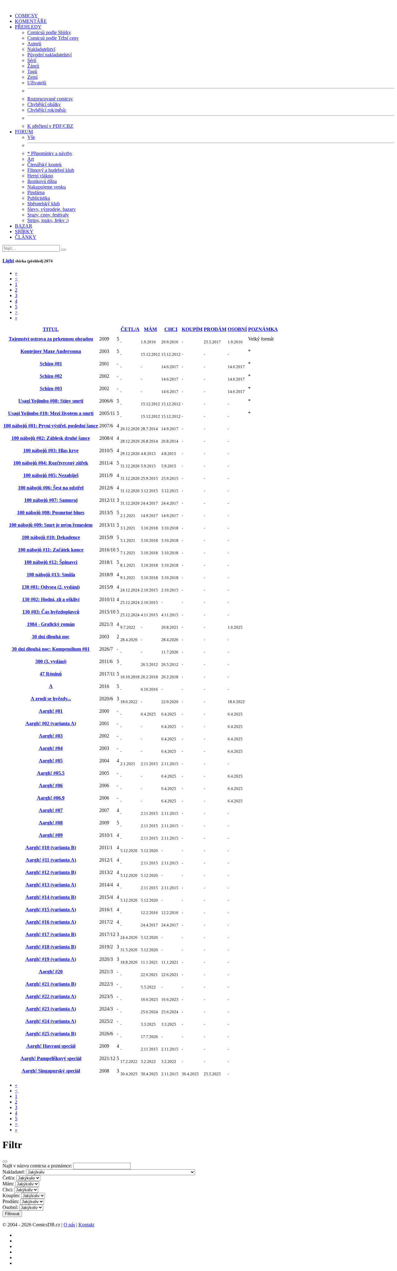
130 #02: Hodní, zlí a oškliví (50, 599)
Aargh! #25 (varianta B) (50, 1033)
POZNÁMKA (263, 329)
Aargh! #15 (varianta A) (50, 909)
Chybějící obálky (44, 104)
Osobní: (10, 1207)
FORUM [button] (24, 131)
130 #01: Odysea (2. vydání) (51, 587)
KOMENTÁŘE (31, 21)
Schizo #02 (51, 376)
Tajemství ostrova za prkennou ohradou (51, 338)
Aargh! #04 (51, 748)
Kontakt (86, 1224)
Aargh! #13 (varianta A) (50, 884)
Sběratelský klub (43, 203)
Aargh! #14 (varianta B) (50, 897)
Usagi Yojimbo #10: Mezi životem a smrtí (50, 413)
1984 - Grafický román (51, 624)
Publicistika (38, 198)
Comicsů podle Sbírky (49, 32)
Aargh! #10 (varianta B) (50, 847)
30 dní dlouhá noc (50, 636)
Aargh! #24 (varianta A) (50, 1021)
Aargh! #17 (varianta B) (50, 934)
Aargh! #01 (51, 711)
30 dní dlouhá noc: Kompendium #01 (51, 649)
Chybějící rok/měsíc (46, 110)
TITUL (51, 329)
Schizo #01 (51, 363)
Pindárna (36, 192)
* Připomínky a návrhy (49, 153)
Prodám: (10, 1201)
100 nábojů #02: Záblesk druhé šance (50, 438)
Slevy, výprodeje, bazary (51, 209)
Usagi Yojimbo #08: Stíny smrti (50, 401)
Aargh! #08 (51, 822)
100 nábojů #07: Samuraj (51, 500)
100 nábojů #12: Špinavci (50, 562)
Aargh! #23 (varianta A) (50, 1008)
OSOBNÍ (237, 329)
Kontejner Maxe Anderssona (50, 351)
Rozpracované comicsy (50, 98)
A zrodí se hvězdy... (51, 698)
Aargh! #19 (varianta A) (50, 959)
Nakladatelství (41, 49)
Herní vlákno (40, 175)
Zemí (32, 77)
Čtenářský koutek (44, 164)
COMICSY (26, 15)
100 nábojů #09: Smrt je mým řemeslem (50, 525)
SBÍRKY (24, 231)
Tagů (32, 71)
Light (8, 260)
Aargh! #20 (51, 971)
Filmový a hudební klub (50, 170)
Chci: (7, 1189)
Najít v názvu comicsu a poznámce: (37, 1165)
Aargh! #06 (51, 785)
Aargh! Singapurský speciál (51, 1070)
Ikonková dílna (42, 181)
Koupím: (11, 1195)
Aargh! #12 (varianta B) (50, 872)
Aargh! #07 (51, 810)
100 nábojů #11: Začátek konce (50, 549)
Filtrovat (12, 1213)
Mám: (8, 1183)
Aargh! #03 (51, 735)
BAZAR (23, 226)
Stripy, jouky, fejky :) (48, 220)
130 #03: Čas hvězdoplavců (50, 611)
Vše (31, 137)
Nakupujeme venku (46, 187)
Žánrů (33, 66)
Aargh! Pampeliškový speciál (50, 1058)
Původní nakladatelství (49, 54)
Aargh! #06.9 (51, 798)
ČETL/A (130, 329)
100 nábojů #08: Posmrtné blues (50, 512)
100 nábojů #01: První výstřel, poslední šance (50, 425)
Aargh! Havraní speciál (50, 1046)
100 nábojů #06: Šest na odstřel (50, 487)
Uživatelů (36, 82)
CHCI (170, 329)
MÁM (150, 329)
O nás (69, 1224)
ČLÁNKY (25, 237)
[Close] (4, 1161)
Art (30, 159)
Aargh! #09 (51, 835)
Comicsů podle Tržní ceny (53, 38)
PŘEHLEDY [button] (28, 26)
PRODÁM (215, 329)
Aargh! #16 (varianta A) (50, 922)
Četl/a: (8, 1177)
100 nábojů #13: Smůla (51, 574)
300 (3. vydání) (50, 661)
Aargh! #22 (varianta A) (50, 996)
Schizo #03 (51, 388)
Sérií (31, 60)
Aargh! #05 (51, 760)
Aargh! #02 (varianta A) (50, 723)
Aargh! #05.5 (51, 773)
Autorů (34, 43)
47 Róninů (51, 673)
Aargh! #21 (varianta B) (50, 984)
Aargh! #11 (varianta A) (51, 860)
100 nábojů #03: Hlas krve (50, 450)
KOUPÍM (192, 329)
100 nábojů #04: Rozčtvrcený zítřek (50, 463)
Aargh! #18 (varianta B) (50, 946)
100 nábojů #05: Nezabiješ (50, 475)
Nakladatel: (13, 1172)
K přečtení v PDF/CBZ (50, 126)
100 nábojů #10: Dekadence (51, 537)
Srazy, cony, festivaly (48, 214)
